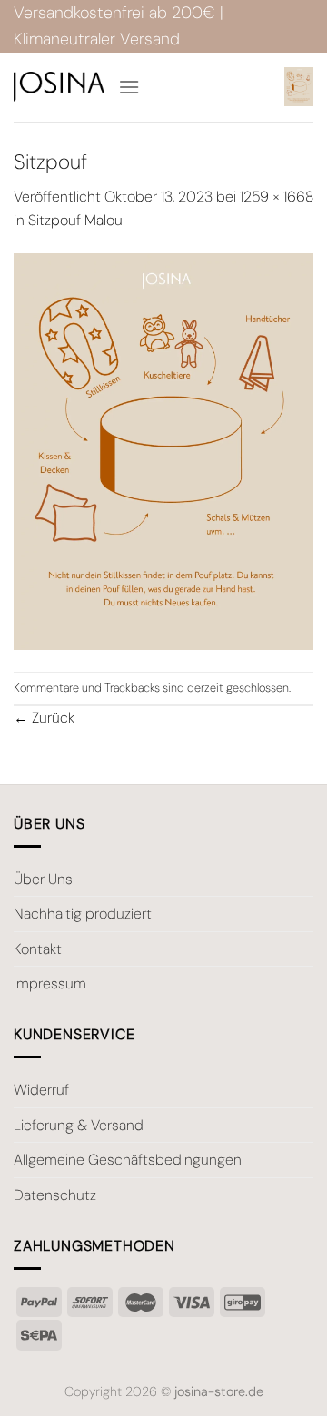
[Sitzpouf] (163, 450)
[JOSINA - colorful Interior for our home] (59, 87)
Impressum (50, 983)
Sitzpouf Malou (75, 220)
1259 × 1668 (276, 196)
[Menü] (129, 86)
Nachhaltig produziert (83, 913)
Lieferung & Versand (79, 1125)
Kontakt (38, 949)
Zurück (44, 717)
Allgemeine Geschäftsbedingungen (128, 1159)
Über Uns (43, 879)
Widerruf (41, 1089)
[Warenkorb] (298, 86)
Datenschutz (55, 1195)
